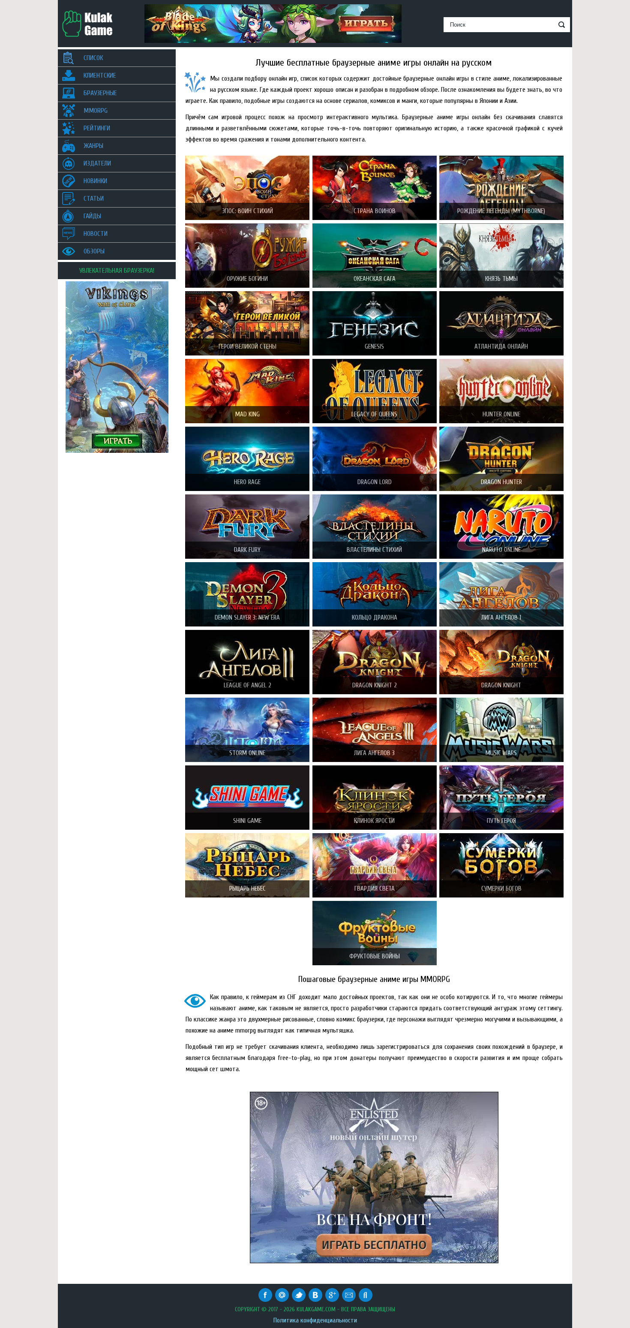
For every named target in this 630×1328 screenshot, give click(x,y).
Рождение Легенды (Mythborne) (501, 211)
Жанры (93, 146)
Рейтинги (97, 128)
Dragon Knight (501, 685)
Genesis (374, 346)
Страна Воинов (375, 211)
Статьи (94, 198)
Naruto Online (501, 550)
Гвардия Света (374, 888)
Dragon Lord (374, 482)
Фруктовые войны (374, 956)
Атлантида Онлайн (501, 346)
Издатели (97, 163)
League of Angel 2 (247, 685)
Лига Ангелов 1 (501, 617)
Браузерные (100, 93)
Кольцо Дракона (374, 617)
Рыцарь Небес (247, 888)
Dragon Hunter (501, 482)
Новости (96, 234)
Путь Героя (501, 821)
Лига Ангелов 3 (374, 753)
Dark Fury (247, 550)
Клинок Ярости (374, 821)
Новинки (95, 181)
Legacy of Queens (374, 414)
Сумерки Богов (501, 888)
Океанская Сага (375, 279)
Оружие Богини (247, 279)
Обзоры (94, 251)
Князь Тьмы (501, 279)
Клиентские (100, 75)
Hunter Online (501, 414)
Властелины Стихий (374, 550)
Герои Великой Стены (247, 346)
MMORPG (96, 110)
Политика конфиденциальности (315, 1320)
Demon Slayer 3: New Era (247, 617)
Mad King (247, 414)
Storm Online (247, 753)
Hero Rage (247, 482)
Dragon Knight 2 (374, 685)
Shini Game (247, 821)
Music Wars (501, 753)
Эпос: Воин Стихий (247, 211)
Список (93, 58)
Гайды (92, 216)
